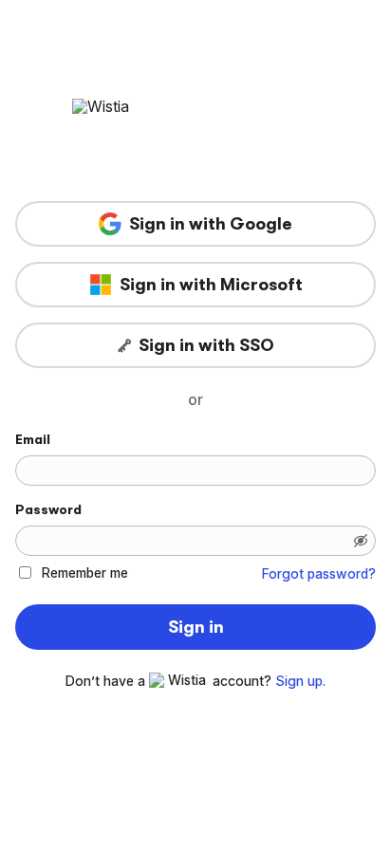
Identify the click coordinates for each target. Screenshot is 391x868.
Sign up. (300, 681)
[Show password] (360, 540)
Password (48, 509)
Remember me (85, 572)
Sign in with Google (210, 223)
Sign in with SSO (206, 345)
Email (32, 439)
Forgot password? (319, 574)
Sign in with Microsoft (211, 284)
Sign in (196, 627)
